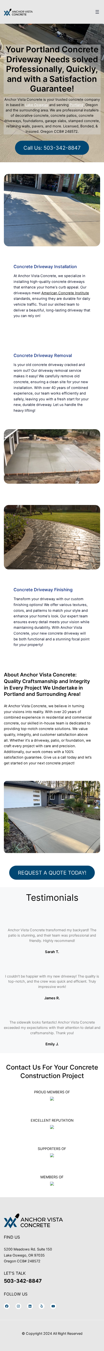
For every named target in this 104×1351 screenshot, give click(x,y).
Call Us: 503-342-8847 (52, 148)
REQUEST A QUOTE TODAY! (52, 873)
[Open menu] (97, 12)
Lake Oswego (36, 105)
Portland (76, 105)
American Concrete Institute (65, 293)
